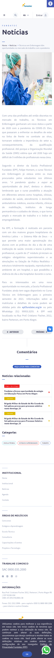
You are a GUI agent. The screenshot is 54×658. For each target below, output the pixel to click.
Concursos (6, 520)
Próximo (40, 332)
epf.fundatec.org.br (32, 307)
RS (24, 15)
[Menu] (4, 15)
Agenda (5, 494)
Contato (5, 500)
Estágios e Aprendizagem (28, 443)
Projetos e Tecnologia (11, 548)
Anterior (14, 332)
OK (27, 654)
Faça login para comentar (27, 366)
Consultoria (7, 537)
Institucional (7, 483)
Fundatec (45, 443)
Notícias (13, 45)
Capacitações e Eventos (12, 542)
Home (4, 45)
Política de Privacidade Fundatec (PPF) (27, 645)
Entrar (39, 15)
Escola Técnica (9, 443)
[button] (50, 3)
